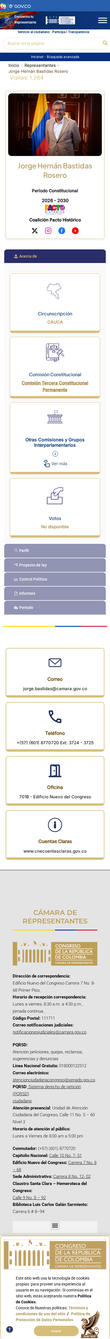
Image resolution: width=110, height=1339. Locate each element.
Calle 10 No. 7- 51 (65, 1155)
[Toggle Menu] (102, 20)
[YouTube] (75, 231)
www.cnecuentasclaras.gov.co (55, 851)
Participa (58, 32)
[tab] (55, 256)
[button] (105, 43)
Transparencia (78, 32)
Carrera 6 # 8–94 (28, 1211)
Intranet (37, 57)
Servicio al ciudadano (34, 32)
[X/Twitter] (34, 231)
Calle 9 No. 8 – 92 (29, 1197)
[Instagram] (48, 231)
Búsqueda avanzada (63, 57)
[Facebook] (61, 231)
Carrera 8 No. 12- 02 (72, 1176)
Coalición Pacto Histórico (55, 220)
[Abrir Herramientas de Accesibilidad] (9, 1329)
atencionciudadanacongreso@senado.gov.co (54, 1080)
